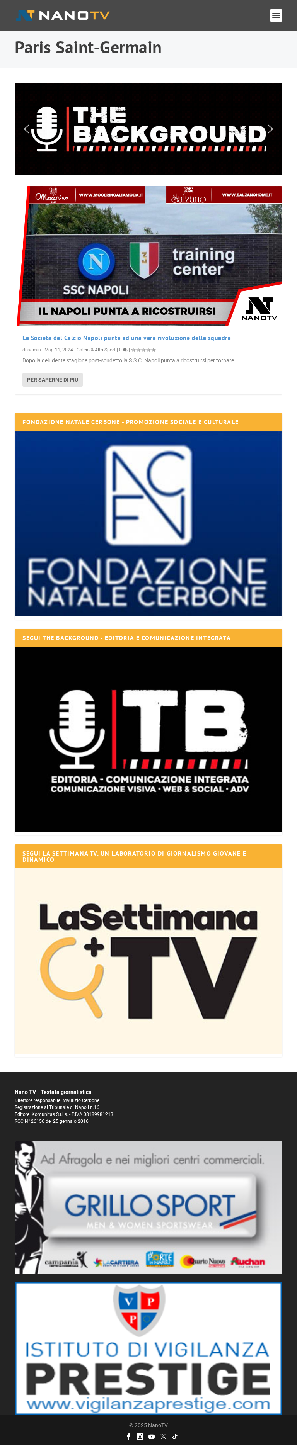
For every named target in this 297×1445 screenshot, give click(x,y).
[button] (148, 129)
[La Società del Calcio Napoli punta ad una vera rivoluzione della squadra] (148, 256)
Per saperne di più (52, 380)
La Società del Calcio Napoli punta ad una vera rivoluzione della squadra (126, 337)
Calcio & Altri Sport (96, 350)
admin (34, 350)
